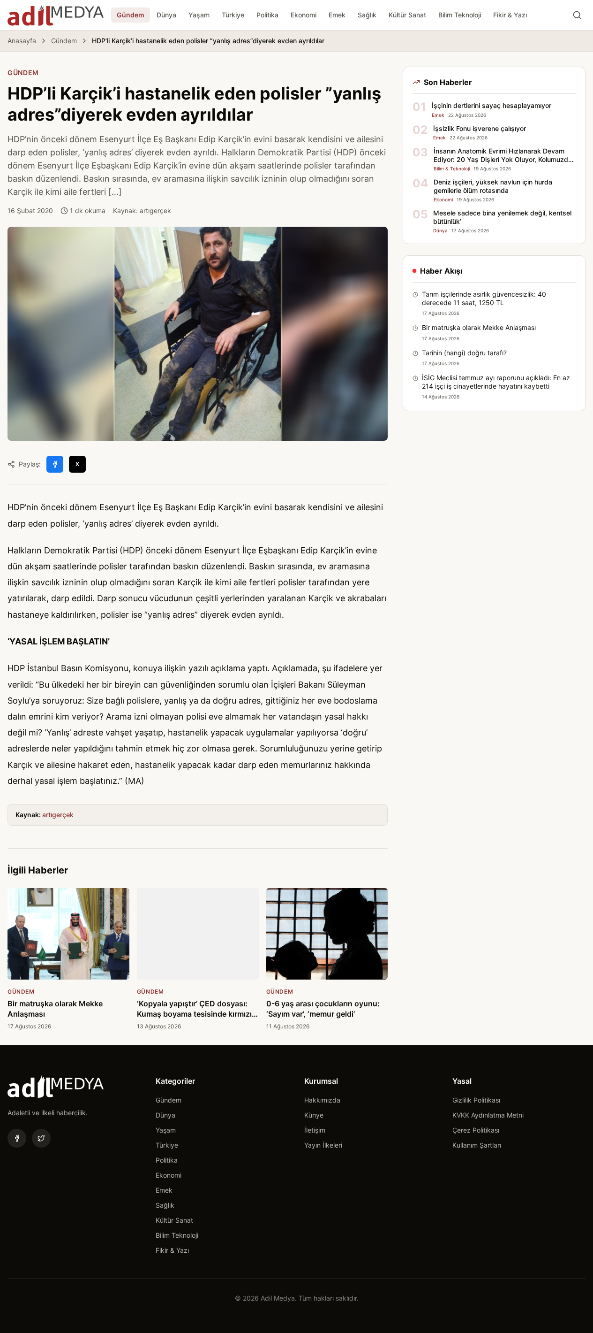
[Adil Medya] (56, 15)
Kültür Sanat (407, 15)
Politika (267, 15)
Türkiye (233, 15)
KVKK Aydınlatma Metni (488, 1115)
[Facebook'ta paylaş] (54, 464)
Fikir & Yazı (510, 15)
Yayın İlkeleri (323, 1145)
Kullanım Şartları (476, 1145)
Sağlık (367, 15)
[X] (41, 1138)
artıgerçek (58, 815)
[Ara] (577, 15)
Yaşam (199, 15)
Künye (313, 1115)
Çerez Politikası (475, 1130)
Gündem (130, 15)
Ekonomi (303, 15)
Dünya (166, 15)
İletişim (314, 1130)
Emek (337, 15)
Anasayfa (22, 41)
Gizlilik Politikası (476, 1100)
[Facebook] (17, 1138)
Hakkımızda (322, 1100)
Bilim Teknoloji (459, 15)
